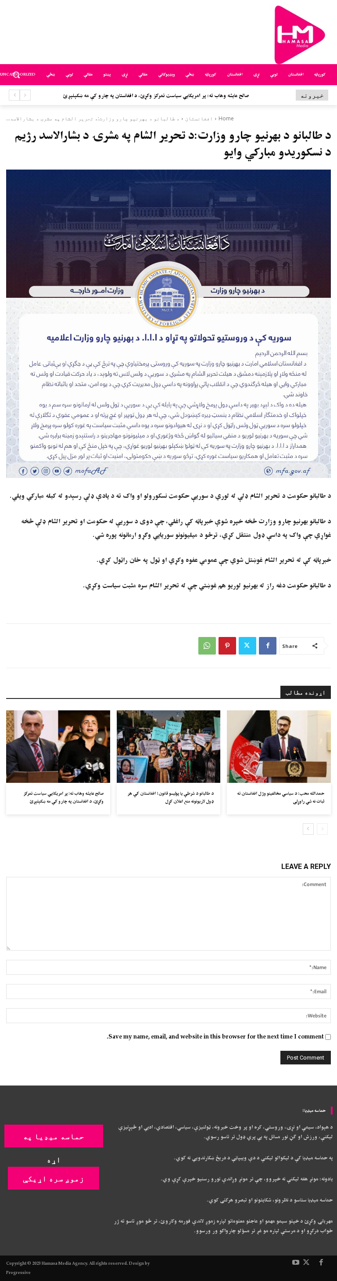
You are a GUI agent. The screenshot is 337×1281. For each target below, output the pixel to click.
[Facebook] (267, 646)
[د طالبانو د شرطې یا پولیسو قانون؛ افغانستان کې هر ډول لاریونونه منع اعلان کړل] (169, 746)
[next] (14, 95)
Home (226, 118)
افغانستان (199, 118)
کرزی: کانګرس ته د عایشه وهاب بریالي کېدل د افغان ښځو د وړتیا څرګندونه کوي (173, 96)
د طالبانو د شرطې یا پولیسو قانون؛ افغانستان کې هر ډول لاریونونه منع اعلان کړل (170, 797)
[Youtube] (295, 1263)
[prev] (25, 95)
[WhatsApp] (207, 646)
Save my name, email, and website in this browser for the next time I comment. (215, 1036)
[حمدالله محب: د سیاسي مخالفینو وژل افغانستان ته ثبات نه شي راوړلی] (279, 746)
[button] (16, 75)
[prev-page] (322, 829)
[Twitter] (247, 646)
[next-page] (308, 829)
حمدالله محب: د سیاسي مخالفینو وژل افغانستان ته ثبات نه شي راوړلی (280, 797)
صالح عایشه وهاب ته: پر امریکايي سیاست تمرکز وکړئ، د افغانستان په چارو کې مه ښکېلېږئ (63, 797)
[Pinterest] (227, 646)
